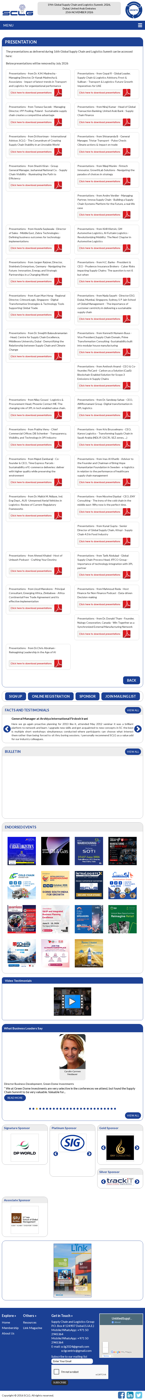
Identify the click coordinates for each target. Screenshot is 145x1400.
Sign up (15, 696)
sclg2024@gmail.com (75, 1346)
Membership (10, 1328)
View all (133, 710)
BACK (131, 680)
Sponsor (87, 696)
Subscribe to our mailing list (69, 1356)
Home (6, 1322)
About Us (8, 1333)
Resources (29, 1322)
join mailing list (120, 696)
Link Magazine (32, 1328)
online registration (51, 696)
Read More (15, 1097)
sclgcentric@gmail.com (76, 1350)
